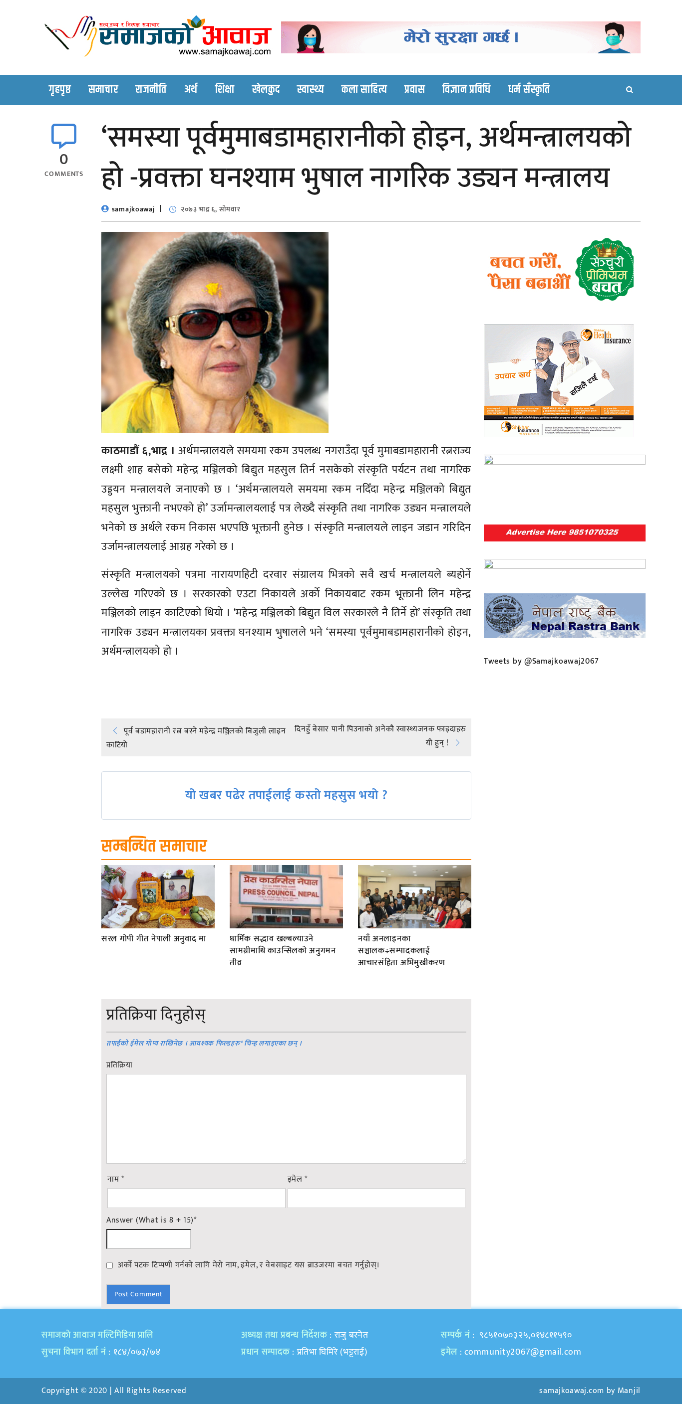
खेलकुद (266, 89)
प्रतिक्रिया (119, 1065)
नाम (115, 1180)
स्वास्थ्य (310, 89)
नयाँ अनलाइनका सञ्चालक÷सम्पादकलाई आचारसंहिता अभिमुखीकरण (401, 951)
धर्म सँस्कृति (529, 89)
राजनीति (151, 89)
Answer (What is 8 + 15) (151, 1221)
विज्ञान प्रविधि (466, 89)
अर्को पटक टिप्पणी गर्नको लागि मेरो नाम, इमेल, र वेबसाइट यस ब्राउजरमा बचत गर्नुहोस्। (249, 1264)
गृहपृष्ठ (60, 89)
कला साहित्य (364, 89)
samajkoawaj (133, 209)
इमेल (298, 1180)
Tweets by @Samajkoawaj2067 (541, 661)
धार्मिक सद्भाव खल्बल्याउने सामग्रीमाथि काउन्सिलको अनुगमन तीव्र (283, 951)
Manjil (629, 1391)
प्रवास (414, 89)
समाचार (103, 89)
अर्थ (191, 89)
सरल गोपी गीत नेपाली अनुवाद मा (153, 939)
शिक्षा (225, 89)
